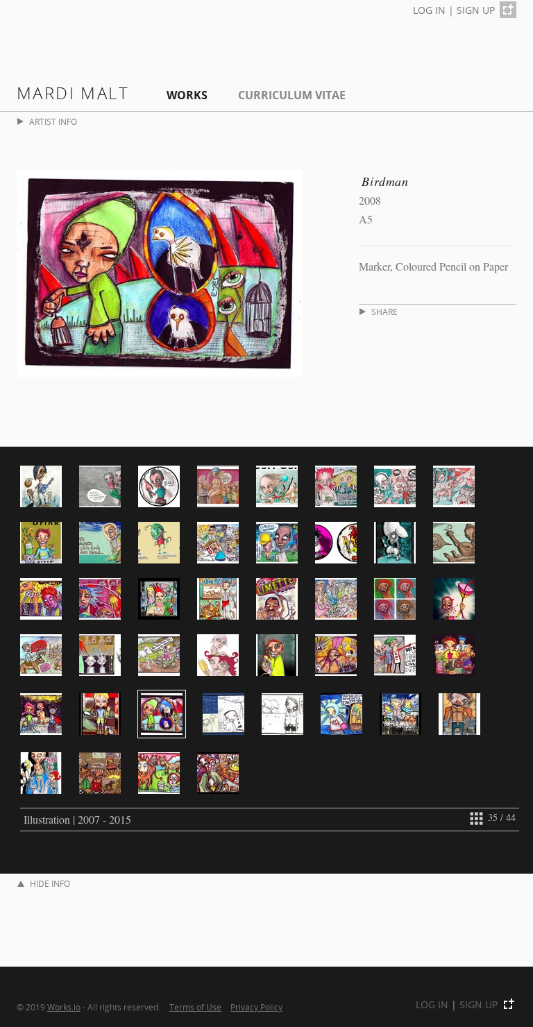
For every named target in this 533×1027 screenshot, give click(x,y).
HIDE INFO (50, 884)
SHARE (384, 312)
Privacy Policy (256, 1006)
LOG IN (429, 10)
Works (187, 95)
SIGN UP (476, 10)
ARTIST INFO (53, 122)
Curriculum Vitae (292, 95)
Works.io (64, 1006)
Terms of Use (195, 1006)
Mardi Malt (73, 92)
